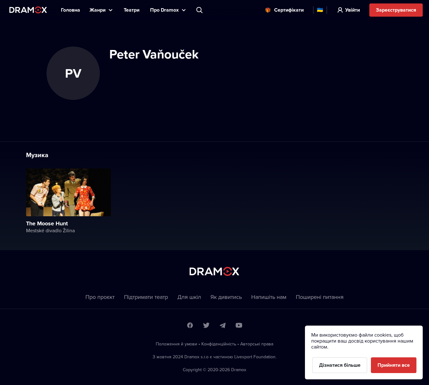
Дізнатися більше (340, 365)
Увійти (352, 10)
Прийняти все (393, 365)
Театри (132, 10)
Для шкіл (189, 297)
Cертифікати (289, 10)
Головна (70, 10)
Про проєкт (100, 297)
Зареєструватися (396, 10)
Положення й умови (176, 344)
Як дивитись (226, 297)
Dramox (28, 9)
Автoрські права (256, 344)
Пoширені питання (320, 297)
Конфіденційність (218, 344)
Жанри (98, 10)
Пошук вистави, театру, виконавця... (200, 10)
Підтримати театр (146, 297)
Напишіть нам (268, 297)
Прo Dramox (164, 10)
